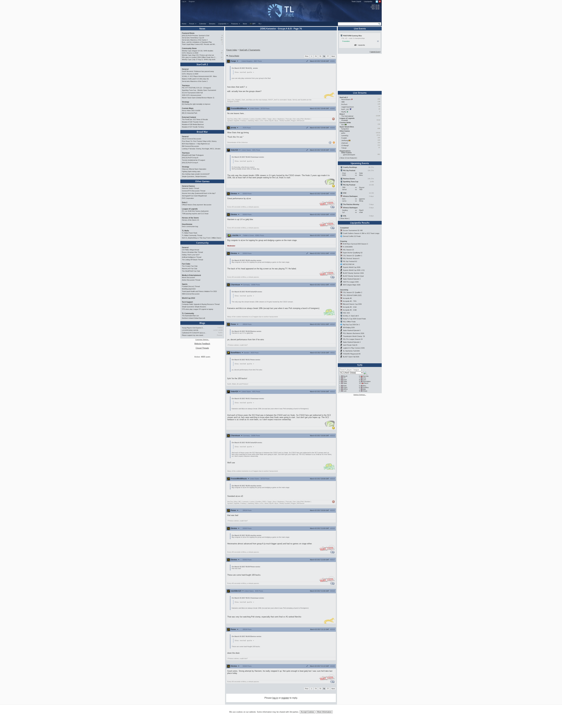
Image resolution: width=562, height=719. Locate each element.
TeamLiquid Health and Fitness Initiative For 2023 (199, 291)
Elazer (366, 383)
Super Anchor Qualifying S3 (352, 253)
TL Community (188, 313)
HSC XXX (346, 313)
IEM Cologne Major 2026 (351, 285)
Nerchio (366, 376)
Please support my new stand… (193, 335)
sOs (364, 378)
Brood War (202, 131)
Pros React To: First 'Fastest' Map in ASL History (199, 141)
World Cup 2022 (188, 298)
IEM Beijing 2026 (349, 327)
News (202, 28)
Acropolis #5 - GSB (350, 310)
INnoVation (367, 381)
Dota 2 (184, 202)
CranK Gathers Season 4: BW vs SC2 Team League (361, 233)
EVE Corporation (188, 198)
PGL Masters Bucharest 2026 (353, 333)
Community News (189, 48)
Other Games (202, 181)
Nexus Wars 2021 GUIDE (191, 110)
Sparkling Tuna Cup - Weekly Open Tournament (199, 90)
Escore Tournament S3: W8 (353, 230)
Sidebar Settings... (359, 394)
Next (333, 56)
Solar (345, 381)
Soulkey (366, 387)
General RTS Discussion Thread (193, 191)
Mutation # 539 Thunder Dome (192, 122)
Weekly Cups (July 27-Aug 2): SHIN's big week (198, 59)
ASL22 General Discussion (191, 139)
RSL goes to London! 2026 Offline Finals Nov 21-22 (199, 57)
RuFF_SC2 (345, 109)
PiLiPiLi (343, 112)
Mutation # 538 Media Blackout (193, 124)
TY (344, 378)
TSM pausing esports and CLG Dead (195, 213)
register (285, 698)
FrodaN (344, 138)
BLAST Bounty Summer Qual (353, 276)
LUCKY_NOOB (218, 330)
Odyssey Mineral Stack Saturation (194, 169)
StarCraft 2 (202, 64)
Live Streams (359, 92)
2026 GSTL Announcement (191, 95)
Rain (345, 386)
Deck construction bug (190, 226)
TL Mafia (185, 231)
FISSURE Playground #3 (351, 354)
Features (234, 24)
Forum (192, 24)
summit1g (344, 135)
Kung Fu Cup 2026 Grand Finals (354, 319)
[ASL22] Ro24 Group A (190, 162)
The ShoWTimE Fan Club (191, 271)
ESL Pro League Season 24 (353, 339)
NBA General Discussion (190, 294)
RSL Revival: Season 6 (351, 258)
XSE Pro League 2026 (351, 282)
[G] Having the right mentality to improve (196, 104)
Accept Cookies (307, 712)
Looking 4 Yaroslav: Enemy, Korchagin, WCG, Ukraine (201, 149)
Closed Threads (202, 348)
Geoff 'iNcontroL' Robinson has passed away (198, 71)
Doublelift (344, 120)
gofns (343, 133)
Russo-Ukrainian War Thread (192, 252)
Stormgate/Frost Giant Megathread (194, 196)
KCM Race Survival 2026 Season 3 (355, 244)
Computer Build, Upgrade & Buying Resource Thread (201, 304)
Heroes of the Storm (190, 218)
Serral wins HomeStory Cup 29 (193, 38)
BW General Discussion (190, 146)
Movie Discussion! (188, 277)
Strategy (185, 102)
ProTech (344, 104)
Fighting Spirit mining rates (191, 171)
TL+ (259, 24)
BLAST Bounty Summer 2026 (353, 273)
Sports (184, 284)
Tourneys (186, 86)
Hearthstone (187, 224)
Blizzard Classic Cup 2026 (352, 304)
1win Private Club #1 (350, 345)
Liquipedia (368, 1)
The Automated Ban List (190, 316)
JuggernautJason (347, 107)
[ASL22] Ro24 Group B (190, 157)
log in (275, 698)
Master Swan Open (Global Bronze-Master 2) (198, 98)
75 (320, 56)
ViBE (343, 102)
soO (364, 380)
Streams (212, 24)
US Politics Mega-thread (190, 250)
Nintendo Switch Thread (190, 188)
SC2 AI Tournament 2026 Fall (192, 93)
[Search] (379, 23)
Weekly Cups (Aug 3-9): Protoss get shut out (198, 55)
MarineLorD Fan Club (189, 268)
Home (184, 24)
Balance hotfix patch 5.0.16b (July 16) (195, 79)
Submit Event (375, 52)
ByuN (345, 376)
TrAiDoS (220, 328)
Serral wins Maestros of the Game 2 (195, 40)
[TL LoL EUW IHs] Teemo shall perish (195, 211)
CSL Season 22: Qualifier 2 (352, 292)
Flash (345, 387)
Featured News (188, 33)
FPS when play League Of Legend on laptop (197, 309)
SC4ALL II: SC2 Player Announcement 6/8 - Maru (199, 76)
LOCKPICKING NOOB (190, 330)
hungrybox (345, 129)
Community (202, 242)
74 (316, 56)
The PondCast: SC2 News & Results (195, 119)
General (185, 69)
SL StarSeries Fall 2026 (351, 351)
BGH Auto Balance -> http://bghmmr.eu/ (196, 144)
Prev (306, 56)
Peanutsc (220, 335)
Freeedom (346, 41)
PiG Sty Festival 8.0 (350, 261)
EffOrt (345, 389)
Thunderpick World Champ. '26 (354, 336)
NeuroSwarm (346, 99)
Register (192, 1)
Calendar (202, 24)
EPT (254, 24)
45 (222, 53)
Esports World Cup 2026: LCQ (354, 270)
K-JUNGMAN (348, 247)
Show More (344, 218)
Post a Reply (234, 56)
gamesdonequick (349, 155)
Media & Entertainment (191, 275)
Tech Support (187, 302)
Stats (345, 383)
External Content (189, 117)
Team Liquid (356, 1)
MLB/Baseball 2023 (189, 289)
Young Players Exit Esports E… (193, 328)
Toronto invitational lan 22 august (193, 160)
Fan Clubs (186, 264)
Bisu (364, 386)
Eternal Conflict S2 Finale (352, 236)
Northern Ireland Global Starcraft (193, 318)
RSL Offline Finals (349, 322)
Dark (345, 380)
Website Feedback (202, 344)
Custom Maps (187, 108)
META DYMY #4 (348, 264)
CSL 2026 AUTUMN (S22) (352, 295)
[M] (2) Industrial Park (189, 113)
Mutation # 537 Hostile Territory (193, 127)
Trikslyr (344, 148)
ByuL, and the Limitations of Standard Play (197, 42)
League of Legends (190, 209)
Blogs (202, 322)
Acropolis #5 (347, 298)
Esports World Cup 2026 (351, 267)
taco (342, 124)
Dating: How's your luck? (191, 255)
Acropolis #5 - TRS (349, 301)
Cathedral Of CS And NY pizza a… (194, 333)
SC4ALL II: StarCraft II (351, 316)
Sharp (365, 391)
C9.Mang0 (345, 145)
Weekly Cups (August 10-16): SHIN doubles (197, 51)
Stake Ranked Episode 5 (351, 330)
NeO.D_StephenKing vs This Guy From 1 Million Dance (201, 238)
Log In (184, 1)
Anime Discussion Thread (191, 280)
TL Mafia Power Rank (189, 233)
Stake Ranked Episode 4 (351, 342)
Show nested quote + (244, 72)
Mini (364, 389)
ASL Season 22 (348, 250)
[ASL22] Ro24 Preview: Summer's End (195, 35)
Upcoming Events (360, 163)
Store (245, 24)
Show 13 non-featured (348, 158)
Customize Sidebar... (202, 339)
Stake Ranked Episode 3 (351, 279)
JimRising (344, 140)
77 (328, 56)
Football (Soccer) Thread (191, 286)
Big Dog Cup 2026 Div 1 (351, 324)
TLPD (359, 365)
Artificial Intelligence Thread (191, 257)
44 (222, 40)
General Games (188, 186)
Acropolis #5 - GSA (350, 307)
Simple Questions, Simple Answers (194, 176)
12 (222, 57)
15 (222, 37)
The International (347, 116)
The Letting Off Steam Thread (192, 260)
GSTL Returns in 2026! (190, 53)
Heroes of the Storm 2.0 (190, 220)
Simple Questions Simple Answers (194, 307)
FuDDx (220, 332)
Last (344, 391)
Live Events (360, 28)
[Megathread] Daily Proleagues (193, 155)
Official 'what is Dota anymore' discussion (196, 205)
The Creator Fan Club (189, 266)
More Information (324, 712)
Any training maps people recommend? (196, 174)
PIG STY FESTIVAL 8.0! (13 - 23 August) (196, 88)
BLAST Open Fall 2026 (351, 357)
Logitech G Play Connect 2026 (354, 348)
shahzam (344, 143)
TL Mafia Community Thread (192, 235)
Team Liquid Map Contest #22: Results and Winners (199, 44)
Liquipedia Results (359, 222)
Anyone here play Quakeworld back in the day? (199, 193)
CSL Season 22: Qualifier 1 (352, 255)
